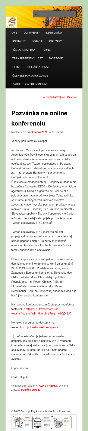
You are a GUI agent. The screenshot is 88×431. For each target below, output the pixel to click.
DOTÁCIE (37, 41)
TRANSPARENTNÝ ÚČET (27, 58)
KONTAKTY (19, 41)
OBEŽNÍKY (55, 41)
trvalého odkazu (30, 389)
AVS (14, 32)
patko (60, 132)
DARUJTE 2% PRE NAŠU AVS (30, 84)
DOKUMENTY (31, 32)
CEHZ (15, 67)
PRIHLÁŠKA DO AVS (38, 67)
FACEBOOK (56, 58)
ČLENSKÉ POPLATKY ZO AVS (30, 75)
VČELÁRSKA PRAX (23, 49)
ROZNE (46, 49)
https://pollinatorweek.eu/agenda (39, 327)
